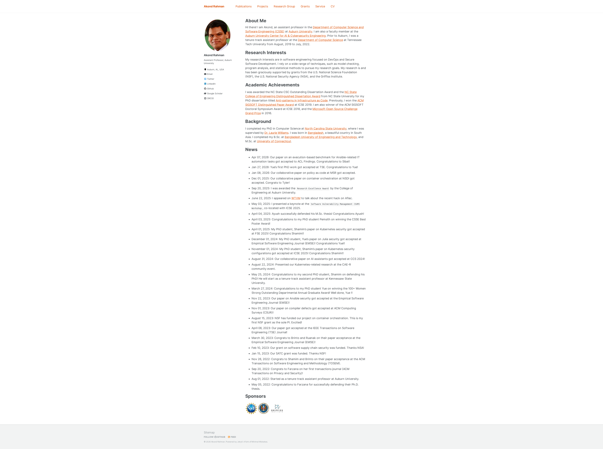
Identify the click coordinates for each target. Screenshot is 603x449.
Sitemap (209, 432)
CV (333, 6)
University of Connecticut (274, 141)
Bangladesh (315, 132)
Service (320, 6)
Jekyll (240, 442)
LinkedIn (211, 83)
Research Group (284, 6)
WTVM (295, 198)
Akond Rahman (214, 6)
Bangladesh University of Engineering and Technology (321, 137)
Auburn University (300, 31)
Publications (244, 6)
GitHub (221, 437)
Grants (305, 6)
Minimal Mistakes (259, 442)
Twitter (210, 79)
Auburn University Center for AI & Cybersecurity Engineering (285, 35)
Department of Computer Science (320, 40)
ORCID (210, 98)
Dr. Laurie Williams (276, 132)
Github (210, 88)
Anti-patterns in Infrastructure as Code (302, 100)
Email (209, 74)
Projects (262, 6)
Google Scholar (214, 93)
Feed (233, 437)
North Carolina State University (325, 128)
